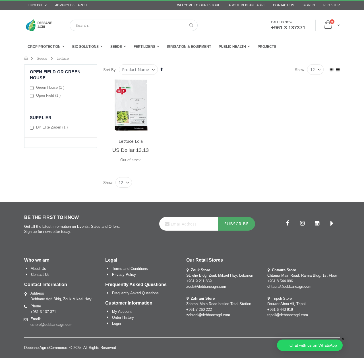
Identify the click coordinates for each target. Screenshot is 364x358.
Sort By (109, 70)
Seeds (42, 58)
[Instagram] (302, 224)
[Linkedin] (317, 224)
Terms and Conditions (130, 268)
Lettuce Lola (131, 141)
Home (26, 58)
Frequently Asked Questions (135, 293)
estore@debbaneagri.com (51, 324)
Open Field (49, 95)
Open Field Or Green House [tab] (55, 74)
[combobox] (134, 25)
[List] (338, 70)
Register (331, 5)
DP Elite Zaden (52, 127)
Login (116, 323)
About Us (38, 268)
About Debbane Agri (246, 5)
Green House (51, 87)
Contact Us (283, 5)
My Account (122, 311)
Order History (123, 317)
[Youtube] (332, 224)
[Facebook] (287, 224)
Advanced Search (71, 5)
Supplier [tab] (40, 117)
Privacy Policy (124, 274)
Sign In (309, 5)
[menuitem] (267, 46)
